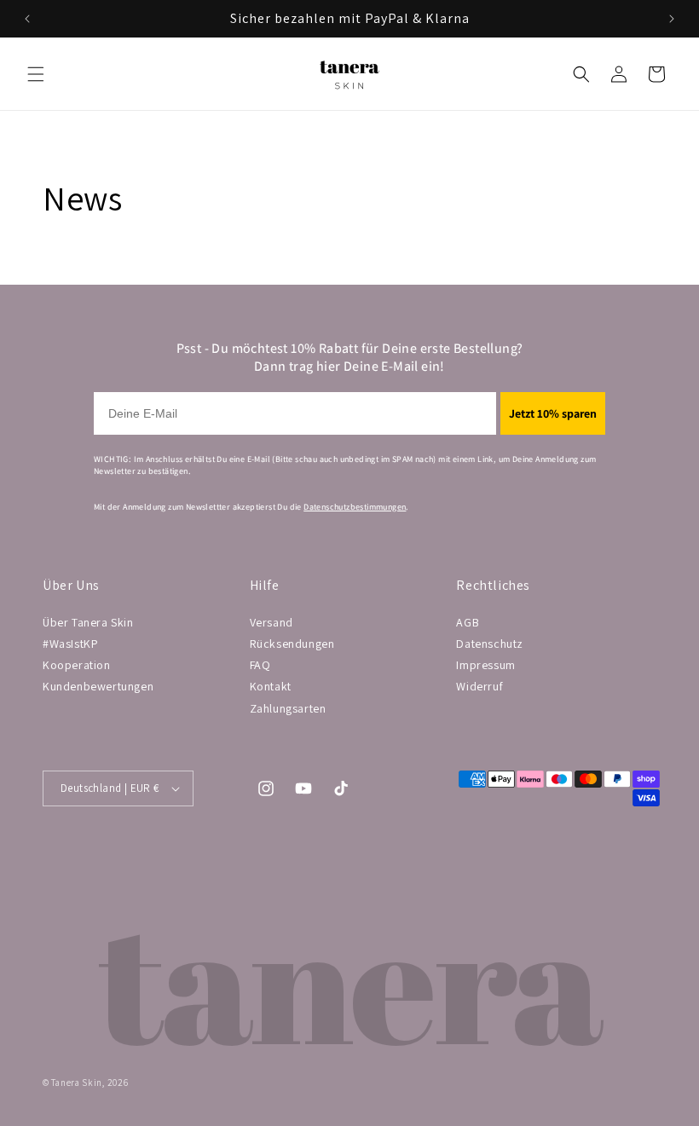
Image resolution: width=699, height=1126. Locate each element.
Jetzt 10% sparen (553, 413)
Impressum (485, 665)
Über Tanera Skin (88, 622)
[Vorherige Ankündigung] (27, 19)
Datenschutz (489, 643)
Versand (271, 622)
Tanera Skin (76, 1082)
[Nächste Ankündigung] (671, 19)
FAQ (260, 665)
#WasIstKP (70, 643)
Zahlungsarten (288, 708)
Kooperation (77, 665)
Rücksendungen (292, 643)
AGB (467, 622)
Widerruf (479, 686)
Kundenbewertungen (98, 686)
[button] (36, 74)
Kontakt (271, 686)
